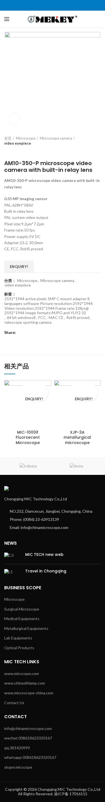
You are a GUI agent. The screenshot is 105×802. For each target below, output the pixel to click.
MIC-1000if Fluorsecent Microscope (28, 437)
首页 (7, 138)
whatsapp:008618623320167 (30, 757)
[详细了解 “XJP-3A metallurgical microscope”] (84, 388)
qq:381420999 (17, 747)
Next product (18, 151)
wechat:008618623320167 (28, 738)
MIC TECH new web (44, 554)
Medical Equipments (21, 618)
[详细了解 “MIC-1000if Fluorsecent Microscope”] (34, 388)
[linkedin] (59, 5)
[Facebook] (39, 5)
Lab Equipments (18, 637)
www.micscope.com (21, 673)
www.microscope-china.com (28, 692)
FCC (42, 317)
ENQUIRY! (19, 266)
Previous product (7, 151)
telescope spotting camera (28, 322)
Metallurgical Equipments (26, 628)
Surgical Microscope (21, 609)
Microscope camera (56, 138)
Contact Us (14, 702)
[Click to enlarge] (14, 118)
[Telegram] (65, 5)
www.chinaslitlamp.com (24, 683)
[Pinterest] (52, 5)
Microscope (25, 138)
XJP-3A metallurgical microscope (77, 437)
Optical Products (19, 647)
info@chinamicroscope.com (28, 728)
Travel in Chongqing (45, 571)
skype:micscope (18, 767)
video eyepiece (17, 143)
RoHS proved (77, 317)
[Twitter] (46, 5)
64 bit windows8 (21, 317)
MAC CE (56, 317)
